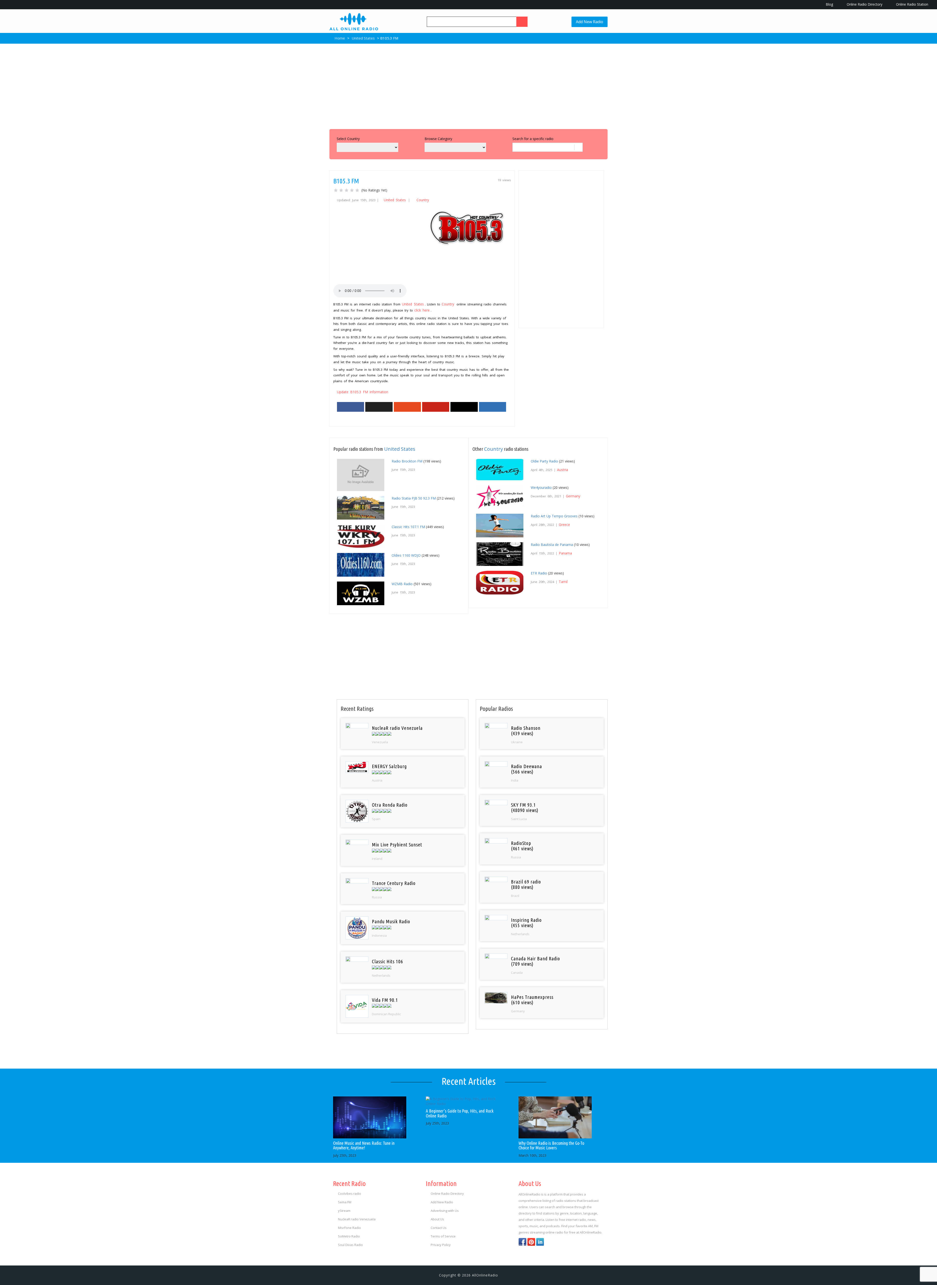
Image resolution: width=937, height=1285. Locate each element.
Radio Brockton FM (407, 461)
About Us (437, 1219)
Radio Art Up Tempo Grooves (554, 516)
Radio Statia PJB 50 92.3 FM (414, 498)
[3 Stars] (346, 190)
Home (339, 38)
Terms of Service (443, 1236)
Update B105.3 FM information (362, 392)
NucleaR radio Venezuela (357, 1219)
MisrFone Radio (349, 1227)
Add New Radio (589, 21)
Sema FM (344, 1202)
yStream (344, 1210)
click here (422, 310)
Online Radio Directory (864, 4)
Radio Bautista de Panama (552, 544)
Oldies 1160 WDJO (406, 555)
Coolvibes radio (349, 1193)
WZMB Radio (402, 584)
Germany (573, 496)
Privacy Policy (441, 1245)
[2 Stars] (341, 190)
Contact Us (439, 1227)
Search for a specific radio (532, 138)
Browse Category (438, 138)
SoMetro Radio (349, 1236)
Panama (565, 553)
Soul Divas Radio (350, 1245)
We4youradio (541, 487)
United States (363, 38)
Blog (829, 4)
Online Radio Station (911, 4)
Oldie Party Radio (544, 461)
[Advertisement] (468, 85)
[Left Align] (522, 22)
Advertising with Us (445, 1210)
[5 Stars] (357, 190)
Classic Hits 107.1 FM (408, 526)
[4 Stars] (351, 190)
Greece (564, 524)
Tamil (563, 581)
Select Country (348, 138)
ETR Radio (539, 573)
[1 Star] (335, 190)
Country (423, 200)
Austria (562, 469)
